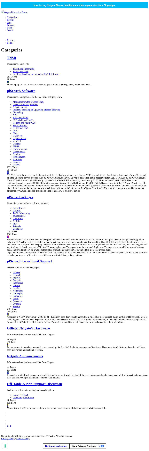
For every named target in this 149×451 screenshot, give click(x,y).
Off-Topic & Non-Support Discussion (34, 384)
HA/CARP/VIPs (20, 117)
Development (19, 151)
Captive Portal (19, 138)
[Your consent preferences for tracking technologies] (5, 446)
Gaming (16, 154)
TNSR (11, 58)
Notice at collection (56, 446)
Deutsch (16, 275)
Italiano (16, 285)
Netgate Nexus (19, 107)
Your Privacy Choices (84, 446)
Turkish (16, 306)
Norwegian (18, 293)
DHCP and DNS (20, 128)
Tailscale (17, 226)
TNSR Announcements (23, 69)
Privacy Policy (8, 438)
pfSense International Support (29, 261)
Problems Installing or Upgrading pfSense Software (36, 109)
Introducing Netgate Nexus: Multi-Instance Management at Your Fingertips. (74, 5)
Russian (16, 288)
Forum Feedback (20, 395)
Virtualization (19, 157)
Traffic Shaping (20, 125)
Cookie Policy (23, 438)
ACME (16, 221)
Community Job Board (23, 397)
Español (16, 277)
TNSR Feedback (20, 71)
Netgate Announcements (25, 356)
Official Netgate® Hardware (28, 328)
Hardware (17, 159)
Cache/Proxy (19, 208)
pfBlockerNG (19, 216)
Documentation (20, 149)
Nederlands (18, 290)
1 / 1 (9, 426)
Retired (16, 164)
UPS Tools (18, 218)
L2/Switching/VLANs (23, 120)
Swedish (17, 304)
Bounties (17, 162)
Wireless (17, 143)
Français (17, 280)
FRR (15, 223)
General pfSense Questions (25, 104)
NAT (15, 115)
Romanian (17, 301)
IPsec (15, 133)
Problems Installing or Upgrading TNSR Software (36, 74)
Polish (15, 298)
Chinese (16, 272)
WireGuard (18, 229)
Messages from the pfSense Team (28, 102)
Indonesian (18, 283)
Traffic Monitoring (21, 213)
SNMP (16, 146)
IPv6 (15, 130)
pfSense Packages (20, 197)
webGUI (17, 141)
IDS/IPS (17, 210)
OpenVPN (18, 136)
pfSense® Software (21, 91)
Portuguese (18, 296)
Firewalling (18, 112)
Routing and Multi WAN (24, 123)
